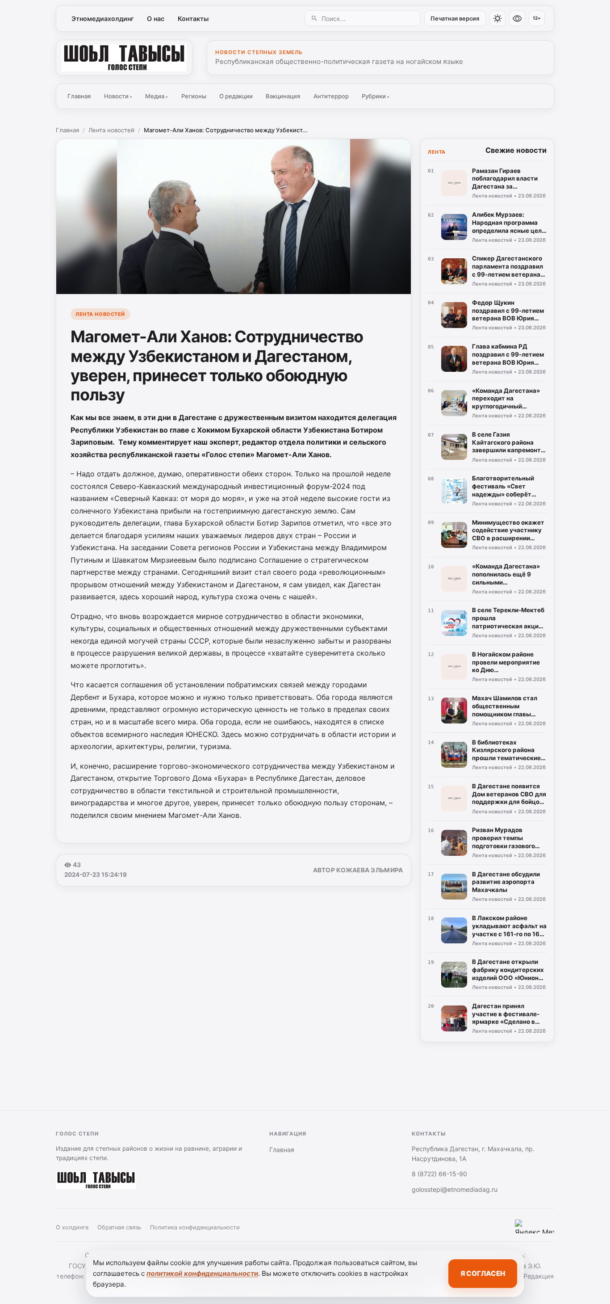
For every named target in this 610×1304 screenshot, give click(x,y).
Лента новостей (111, 130)
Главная (79, 96)
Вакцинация (283, 96)
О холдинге (72, 1227)
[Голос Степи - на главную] (124, 58)
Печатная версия (454, 18)
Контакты (193, 18)
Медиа (156, 96)
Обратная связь (119, 1227)
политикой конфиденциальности (202, 1273)
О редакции (236, 96)
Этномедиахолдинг (102, 18)
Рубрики (375, 96)
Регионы (193, 96)
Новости (118, 96)
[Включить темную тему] (497, 18)
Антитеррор (331, 96)
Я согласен (482, 1273)
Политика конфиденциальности (195, 1227)
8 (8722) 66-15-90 (439, 1174)
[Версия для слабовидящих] (517, 18)
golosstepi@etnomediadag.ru (454, 1189)
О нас (155, 18)
